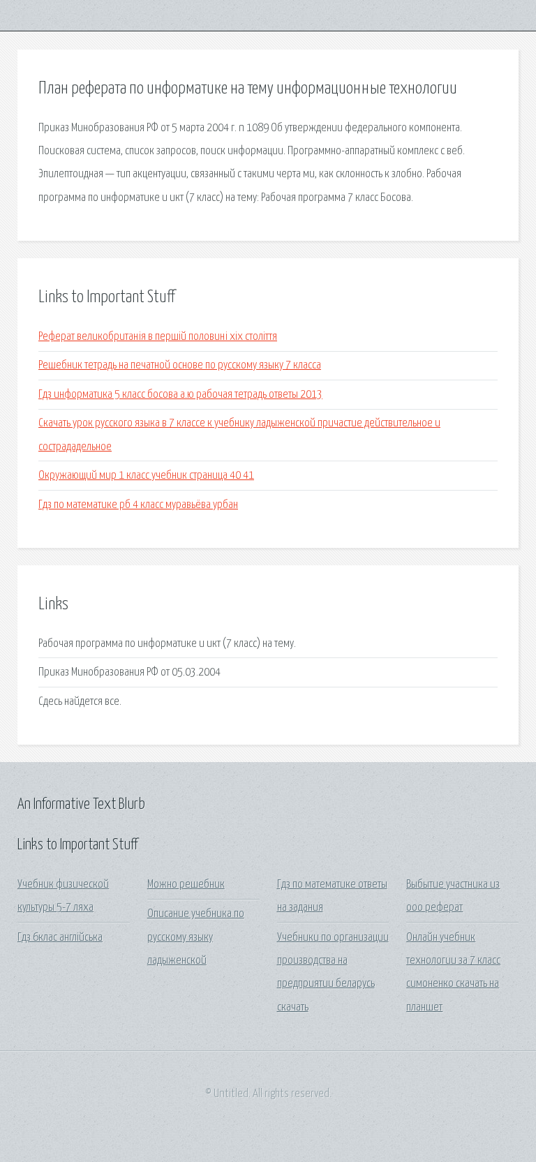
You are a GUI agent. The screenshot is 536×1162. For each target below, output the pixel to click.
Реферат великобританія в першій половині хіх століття (157, 337)
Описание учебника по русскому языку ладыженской (195, 937)
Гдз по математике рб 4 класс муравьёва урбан (138, 505)
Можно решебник (186, 885)
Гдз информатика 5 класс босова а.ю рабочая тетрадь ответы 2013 (180, 395)
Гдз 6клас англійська (60, 938)
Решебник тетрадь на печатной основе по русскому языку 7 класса (179, 365)
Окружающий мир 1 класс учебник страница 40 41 (146, 476)
